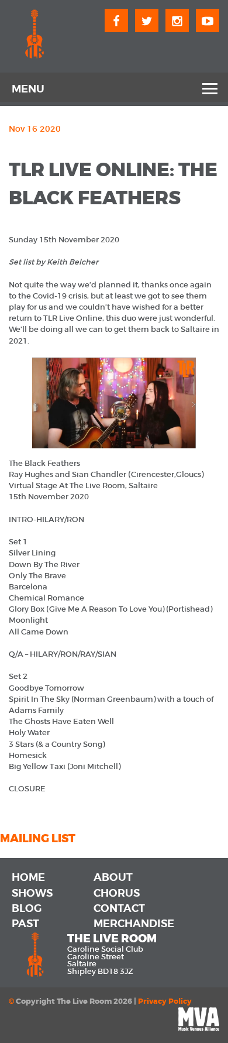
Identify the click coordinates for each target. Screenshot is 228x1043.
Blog (27, 908)
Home (28, 877)
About (113, 877)
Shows (32, 893)
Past (25, 923)
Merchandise (134, 923)
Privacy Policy (165, 1001)
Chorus (117, 893)
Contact (119, 908)
